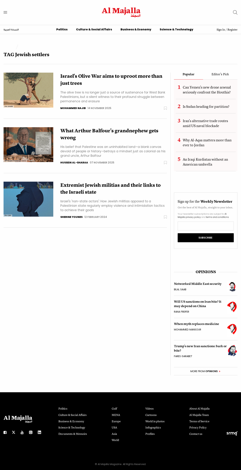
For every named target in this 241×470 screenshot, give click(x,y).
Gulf (114, 408)
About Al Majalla (199, 408)
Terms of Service (199, 421)
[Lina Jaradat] (28, 90)
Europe (116, 421)
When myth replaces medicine (196, 324)
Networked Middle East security (198, 284)
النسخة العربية (11, 30)
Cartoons (151, 415)
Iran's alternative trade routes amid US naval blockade (205, 123)
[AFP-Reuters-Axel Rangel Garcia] (28, 144)
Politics (62, 29)
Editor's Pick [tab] (220, 74)
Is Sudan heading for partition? (206, 106)
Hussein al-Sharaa (74, 162)
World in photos (155, 421)
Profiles (150, 434)
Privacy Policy (198, 427)
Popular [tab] (188, 74)
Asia (114, 434)
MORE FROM (204, 371)
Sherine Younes (71, 217)
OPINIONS (206, 271)
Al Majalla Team (199, 415)
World (115, 440)
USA (114, 427)
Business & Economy (135, 29)
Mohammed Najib (73, 108)
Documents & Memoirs (72, 434)
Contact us (195, 434)
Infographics (153, 427)
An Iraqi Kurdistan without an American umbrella (205, 162)
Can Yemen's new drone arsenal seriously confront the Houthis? (207, 90)
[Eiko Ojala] (28, 199)
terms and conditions (217, 217)
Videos (149, 408)
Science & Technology (176, 29)
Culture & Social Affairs (94, 29)
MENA (116, 415)
